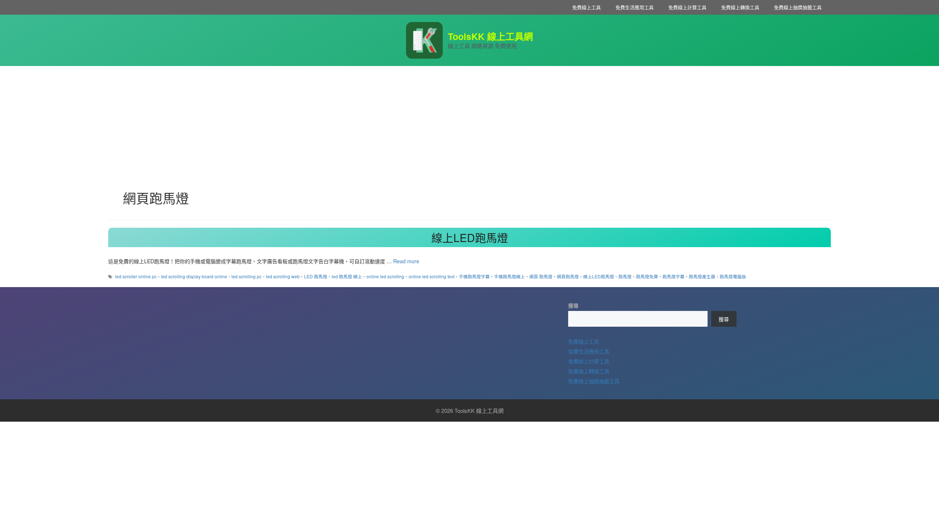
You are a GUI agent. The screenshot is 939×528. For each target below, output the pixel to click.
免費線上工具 (586, 7)
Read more (406, 261)
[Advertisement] (469, 121)
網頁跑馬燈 (568, 276)
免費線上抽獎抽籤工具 (798, 7)
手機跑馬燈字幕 (474, 276)
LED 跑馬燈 (315, 276)
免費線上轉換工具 (740, 7)
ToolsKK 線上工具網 (490, 36)
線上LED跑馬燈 (469, 237)
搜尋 (573, 305)
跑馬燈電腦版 (733, 276)
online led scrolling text (431, 276)
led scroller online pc (136, 276)
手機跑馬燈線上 (509, 276)
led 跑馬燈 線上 (347, 276)
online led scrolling (385, 276)
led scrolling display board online (194, 276)
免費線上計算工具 (687, 7)
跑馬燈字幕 (673, 276)
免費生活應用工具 (634, 7)
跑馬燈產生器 (702, 276)
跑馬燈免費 (647, 276)
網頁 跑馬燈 (540, 276)
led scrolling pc (246, 276)
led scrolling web (283, 276)
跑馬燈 (625, 276)
